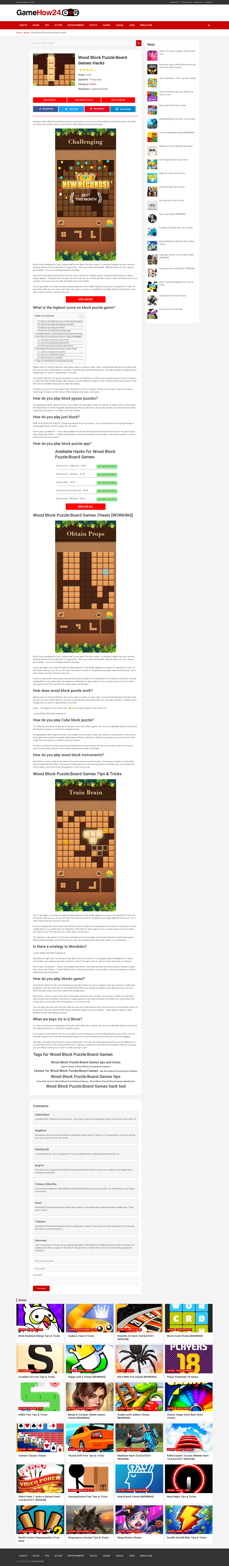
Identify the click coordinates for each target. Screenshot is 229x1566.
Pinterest (99, 109)
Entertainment (75, 25)
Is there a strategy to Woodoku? (53, 352)
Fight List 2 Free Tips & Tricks (172, 173)
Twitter (73, 109)
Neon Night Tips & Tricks (181, 1496)
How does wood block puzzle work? (55, 340)
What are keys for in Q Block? (52, 358)
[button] (80, 317)
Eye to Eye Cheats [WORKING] (172, 214)
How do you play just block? (53, 327)
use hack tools (84, 100)
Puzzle (93, 25)
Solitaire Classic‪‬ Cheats (32, 1455)
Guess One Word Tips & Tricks (172, 105)
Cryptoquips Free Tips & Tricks (172, 295)
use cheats (50, 100)
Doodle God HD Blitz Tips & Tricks (186, 1537)
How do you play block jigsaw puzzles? (57, 324)
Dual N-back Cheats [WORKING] (135, 1496)
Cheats (23, 25)
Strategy (32, 1330)
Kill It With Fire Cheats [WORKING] (137, 1376)
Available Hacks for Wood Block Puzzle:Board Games (59, 334)
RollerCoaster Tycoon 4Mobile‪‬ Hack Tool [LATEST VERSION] (188, 1457)
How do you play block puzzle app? (56, 331)
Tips (47, 25)
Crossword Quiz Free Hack (171, 309)
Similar (22, 1300)
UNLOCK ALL (85, 506)
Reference (188, 1371)
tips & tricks (118, 100)
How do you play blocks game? (53, 355)
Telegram (125, 109)
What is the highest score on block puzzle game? (62, 321)
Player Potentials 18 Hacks (182, 1376)
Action (58, 25)
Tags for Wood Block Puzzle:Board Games (54, 361)
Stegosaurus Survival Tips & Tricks (88, 1537)
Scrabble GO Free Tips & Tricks (36, 1376)
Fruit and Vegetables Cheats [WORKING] (176, 132)
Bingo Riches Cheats (129, 1537)
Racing (89, 1371)
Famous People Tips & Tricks (172, 187)
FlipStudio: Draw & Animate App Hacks (176, 146)
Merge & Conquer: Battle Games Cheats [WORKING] (86, 1416)
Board (30, 1371)
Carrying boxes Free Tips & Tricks (88, 1496)
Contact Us (174, 2)
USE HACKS (85, 299)
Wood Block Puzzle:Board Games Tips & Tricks (56, 349)
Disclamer (209, 2)
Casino (106, 25)
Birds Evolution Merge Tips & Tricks (39, 1335)
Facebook (47, 109)
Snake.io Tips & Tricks (81, 1335)
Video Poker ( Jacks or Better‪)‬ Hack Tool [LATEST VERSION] (39, 1498)
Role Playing (83, 1531)
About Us (198, 2)
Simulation (146, 25)
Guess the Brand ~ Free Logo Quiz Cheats (177, 78)
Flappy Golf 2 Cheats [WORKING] (86, 1376)
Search (138, 43)
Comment (41, 1288)
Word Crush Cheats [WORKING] (185, 1335)
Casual (120, 25)
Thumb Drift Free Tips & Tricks (86, 1455)
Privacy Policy (186, 2)
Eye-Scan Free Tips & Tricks (171, 200)
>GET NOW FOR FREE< (107, 466)
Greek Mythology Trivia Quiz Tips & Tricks (177, 119)
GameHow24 (37, 1561)
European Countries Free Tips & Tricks (176, 227)
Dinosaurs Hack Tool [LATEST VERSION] (176, 268)
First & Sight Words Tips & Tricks (173, 160)
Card (132, 25)
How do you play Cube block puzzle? (55, 343)
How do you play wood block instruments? (57, 346)
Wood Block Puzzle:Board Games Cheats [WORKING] (59, 337)
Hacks (35, 25)
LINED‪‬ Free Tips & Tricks (32, 1414)
